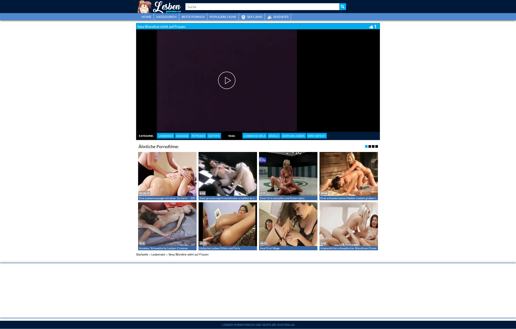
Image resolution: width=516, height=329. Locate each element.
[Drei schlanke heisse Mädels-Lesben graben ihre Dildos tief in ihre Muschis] (348, 174)
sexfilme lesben (293, 135)
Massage (182, 135)
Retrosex (198, 135)
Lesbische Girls (254, 135)
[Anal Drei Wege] (288, 224)
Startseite (142, 254)
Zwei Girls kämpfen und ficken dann (282, 198)
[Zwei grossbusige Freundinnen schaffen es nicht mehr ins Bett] (228, 174)
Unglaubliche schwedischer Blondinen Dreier (348, 248)
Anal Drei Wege (270, 248)
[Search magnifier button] (342, 6)
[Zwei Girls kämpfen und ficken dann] (288, 174)
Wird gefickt (316, 135)
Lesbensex (165, 135)
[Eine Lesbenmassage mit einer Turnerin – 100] (167, 174)
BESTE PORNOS (193, 17)
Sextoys (214, 135)
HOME (146, 17)
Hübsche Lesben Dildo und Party (219, 248)
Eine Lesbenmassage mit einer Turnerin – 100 (167, 198)
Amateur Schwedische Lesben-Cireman (163, 248)
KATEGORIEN (166, 17)
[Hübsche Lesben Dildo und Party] (228, 224)
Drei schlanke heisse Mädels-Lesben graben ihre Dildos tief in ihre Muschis (366, 198)
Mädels (274, 135)
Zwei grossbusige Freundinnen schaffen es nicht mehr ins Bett (238, 198)
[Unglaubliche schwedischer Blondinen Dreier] (348, 224)
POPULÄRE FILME (223, 17)
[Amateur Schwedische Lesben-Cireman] (167, 224)
